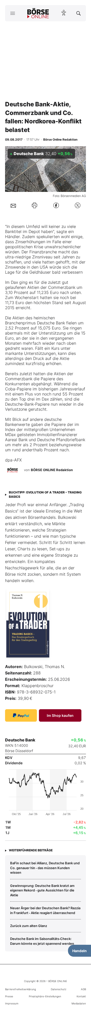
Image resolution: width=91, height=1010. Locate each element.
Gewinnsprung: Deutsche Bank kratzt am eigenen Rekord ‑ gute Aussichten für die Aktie (42, 890)
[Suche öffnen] (78, 13)
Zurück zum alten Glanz (28, 926)
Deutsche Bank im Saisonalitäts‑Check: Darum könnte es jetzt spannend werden (42, 941)
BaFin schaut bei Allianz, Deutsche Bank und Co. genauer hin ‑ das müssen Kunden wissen (45, 867)
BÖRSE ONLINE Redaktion (52, 470)
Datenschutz (58, 989)
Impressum (11, 1003)
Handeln (79, 951)
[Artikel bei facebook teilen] (56, 205)
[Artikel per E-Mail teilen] (13, 205)
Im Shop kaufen (60, 715)
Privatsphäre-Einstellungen (45, 996)
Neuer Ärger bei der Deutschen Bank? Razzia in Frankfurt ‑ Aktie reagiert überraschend (45, 910)
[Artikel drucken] (34, 205)
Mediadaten (79, 1003)
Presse (9, 996)
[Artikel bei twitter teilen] (77, 205)
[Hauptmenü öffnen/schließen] (12, 13)
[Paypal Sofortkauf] (21, 715)
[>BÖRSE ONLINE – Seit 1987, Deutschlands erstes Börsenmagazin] (38, 13)
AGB (83, 989)
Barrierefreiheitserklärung (20, 989)
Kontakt (81, 996)
